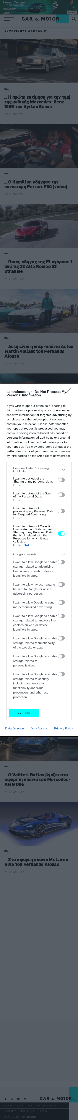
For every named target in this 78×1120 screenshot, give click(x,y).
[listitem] (39, 470)
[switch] (61, 480)
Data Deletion (14, 728)
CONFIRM (24, 713)
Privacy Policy (63, 728)
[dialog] (39, 560)
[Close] (69, 392)
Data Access (39, 728)
